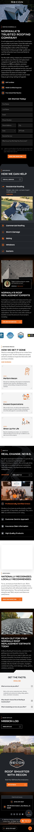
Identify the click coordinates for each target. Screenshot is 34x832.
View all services (8, 179)
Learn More (9, 194)
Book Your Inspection (9, 599)
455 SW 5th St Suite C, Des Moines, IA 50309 (18, 807)
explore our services (9, 322)
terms (18, 823)
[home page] (17, 2)
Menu (30, 828)
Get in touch (12, 784)
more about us (17, 475)
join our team (5, 474)
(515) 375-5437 (11, 828)
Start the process (6, 362)
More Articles (7, 726)
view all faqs (17, 680)
